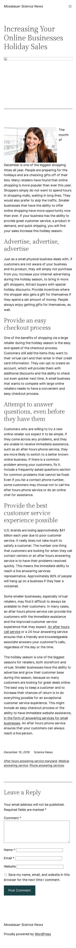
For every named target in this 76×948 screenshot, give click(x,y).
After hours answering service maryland (30, 761)
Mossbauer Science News (23, 6)
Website (10, 866)
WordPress (43, 934)
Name (9, 850)
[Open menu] (70, 6)
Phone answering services (47, 765)
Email (9, 858)
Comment (12, 818)
